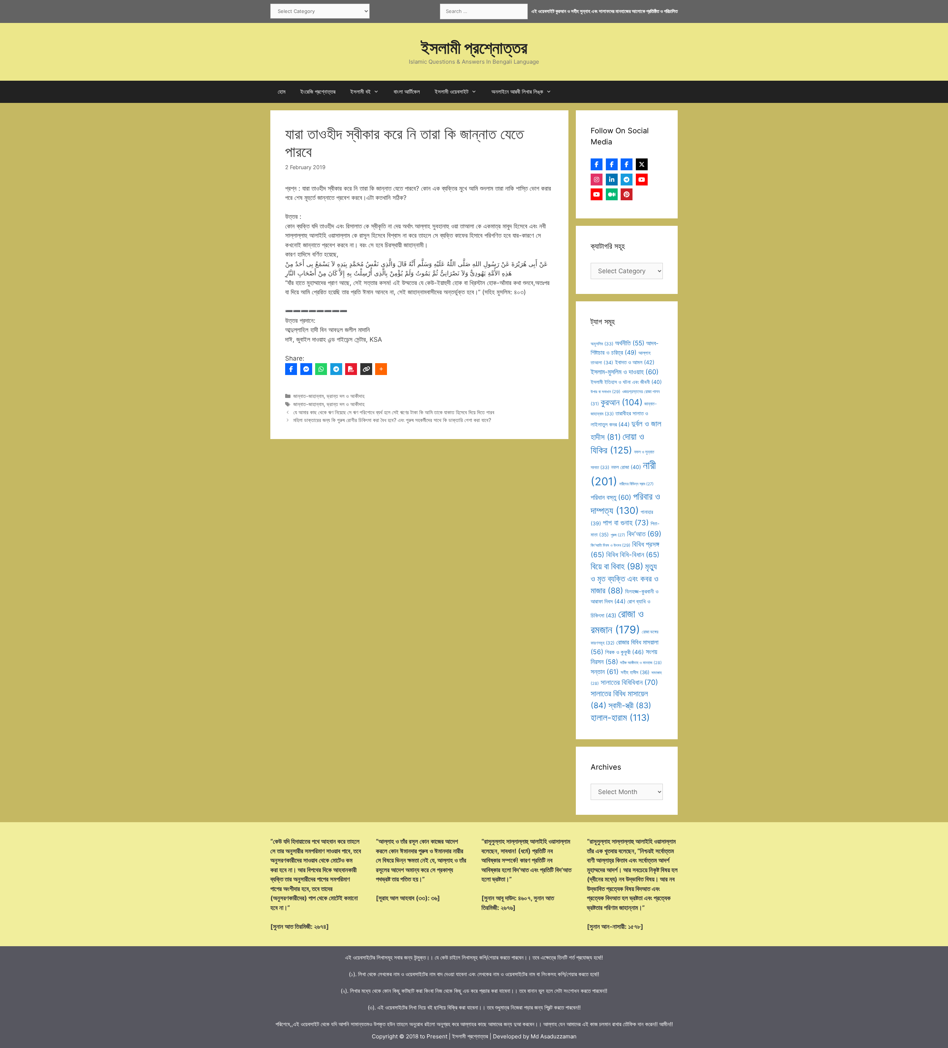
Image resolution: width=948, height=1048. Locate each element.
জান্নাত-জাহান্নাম (308, 396)
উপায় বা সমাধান (605, 391)
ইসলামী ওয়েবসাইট (451, 91)
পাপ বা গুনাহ (626, 522)
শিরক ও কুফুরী (624, 652)
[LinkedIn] (612, 179)
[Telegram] (336, 369)
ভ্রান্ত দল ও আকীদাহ (345, 396)
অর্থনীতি (629, 343)
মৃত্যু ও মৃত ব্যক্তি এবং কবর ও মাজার (624, 578)
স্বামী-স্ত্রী (629, 705)
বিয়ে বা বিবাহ (617, 566)
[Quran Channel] (596, 194)
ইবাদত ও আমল (634, 362)
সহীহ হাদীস (635, 672)
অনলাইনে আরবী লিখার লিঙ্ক (517, 91)
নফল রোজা (626, 467)
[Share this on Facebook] (291, 369)
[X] (642, 164)
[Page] (612, 164)
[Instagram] (596, 179)
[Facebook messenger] (306, 369)
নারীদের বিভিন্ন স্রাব (636, 484)
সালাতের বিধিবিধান (629, 682)
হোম (282, 91)
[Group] (626, 164)
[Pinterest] (626, 194)
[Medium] (612, 194)
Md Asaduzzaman (554, 1036)
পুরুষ (618, 535)
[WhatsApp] (321, 369)
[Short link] (366, 369)
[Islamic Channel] (642, 179)
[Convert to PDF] (351, 369)
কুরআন (621, 402)
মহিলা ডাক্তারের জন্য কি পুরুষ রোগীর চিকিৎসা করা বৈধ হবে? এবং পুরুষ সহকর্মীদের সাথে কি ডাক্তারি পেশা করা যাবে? (392, 420)
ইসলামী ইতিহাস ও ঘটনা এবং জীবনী (626, 382)
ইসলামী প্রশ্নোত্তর (474, 47)
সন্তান (605, 672)
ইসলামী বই (360, 91)
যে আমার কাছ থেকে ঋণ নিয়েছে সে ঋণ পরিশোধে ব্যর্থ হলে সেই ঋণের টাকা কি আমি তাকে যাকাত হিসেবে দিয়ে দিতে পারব (393, 412)
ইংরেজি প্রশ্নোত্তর (318, 91)
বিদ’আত (644, 533)
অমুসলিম (602, 343)
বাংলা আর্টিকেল (407, 91)
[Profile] (596, 164)
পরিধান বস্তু (611, 497)
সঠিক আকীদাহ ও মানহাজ (641, 662)
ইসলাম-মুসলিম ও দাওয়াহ (625, 372)
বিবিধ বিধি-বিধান (633, 554)
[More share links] (381, 369)
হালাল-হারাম (620, 717)
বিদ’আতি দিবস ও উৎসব (610, 545)
